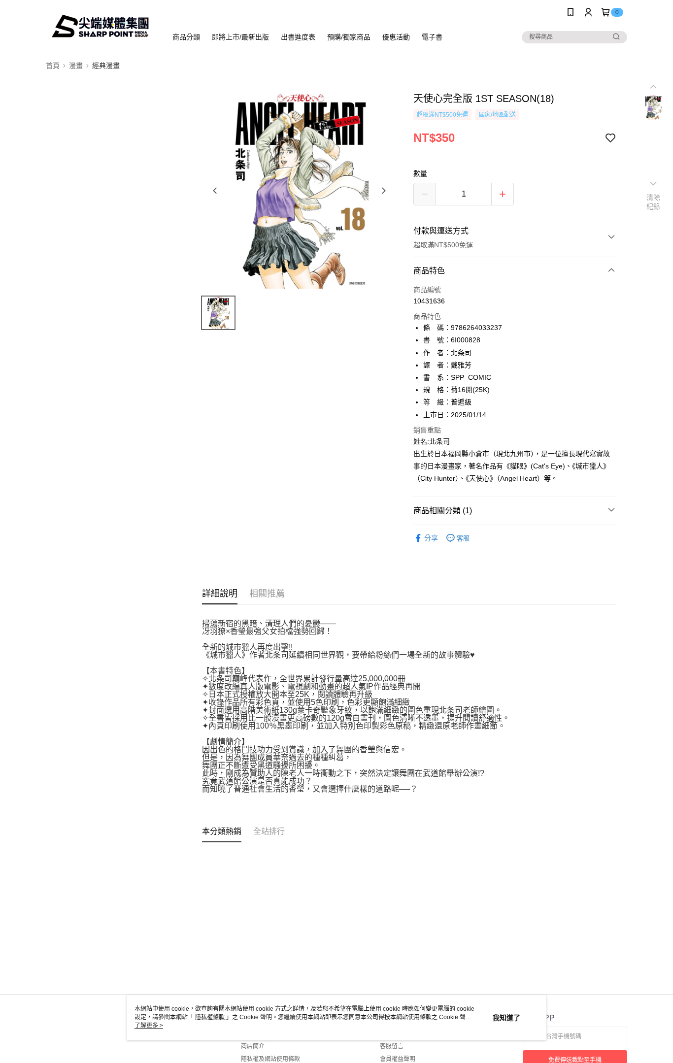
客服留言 (392, 1046)
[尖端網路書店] (100, 26)
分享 (431, 538)
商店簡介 (253, 1046)
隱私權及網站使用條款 (270, 1059)
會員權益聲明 (397, 1059)
